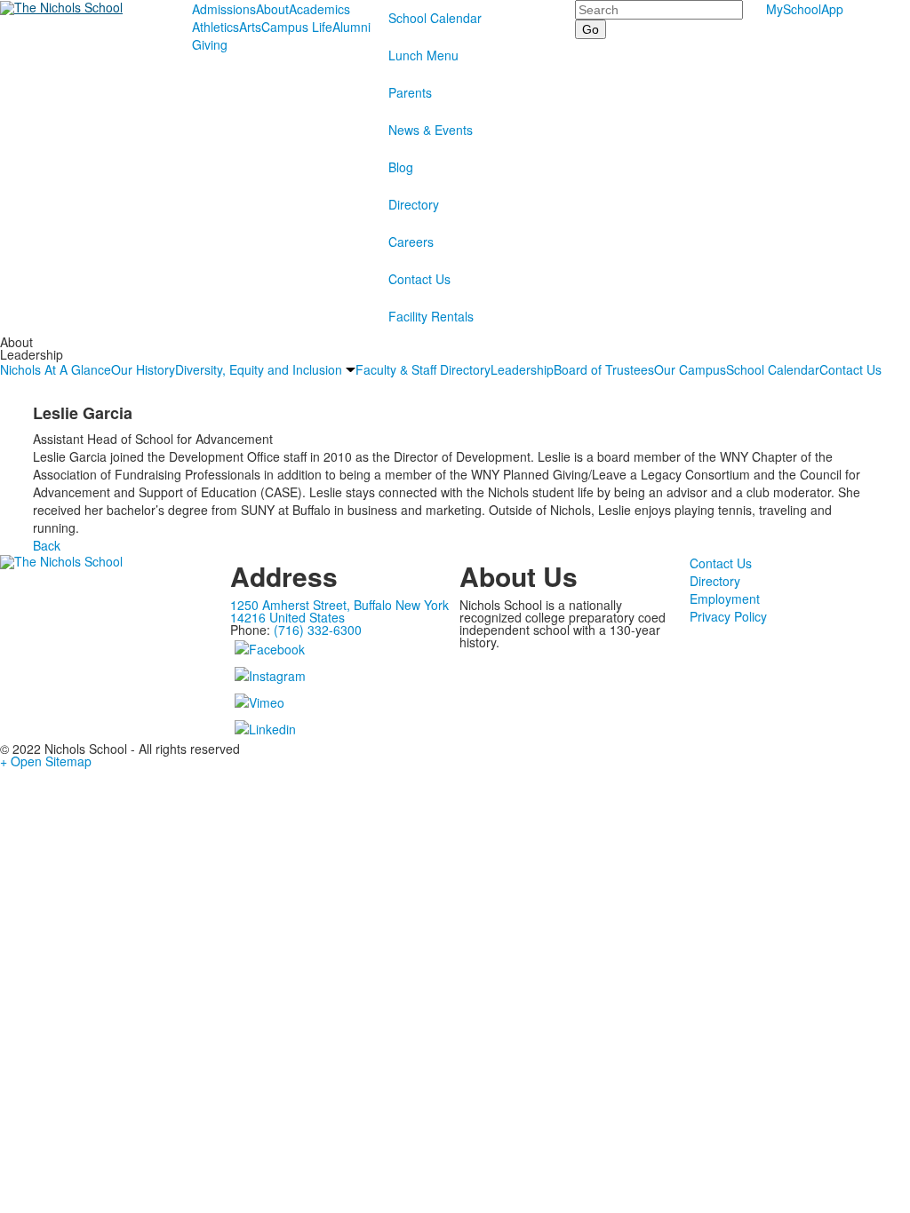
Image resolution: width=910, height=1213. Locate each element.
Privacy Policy (728, 616)
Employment (725, 598)
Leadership (522, 369)
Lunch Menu (423, 55)
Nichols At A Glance (55, 369)
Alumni (351, 27)
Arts (250, 27)
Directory (413, 204)
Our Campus (690, 369)
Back (46, 545)
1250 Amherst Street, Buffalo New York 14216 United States (339, 611)
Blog (400, 167)
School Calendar (435, 18)
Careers (411, 241)
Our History (143, 369)
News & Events (430, 130)
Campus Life (296, 27)
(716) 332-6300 (318, 629)
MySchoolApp (804, 9)
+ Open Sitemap (46, 761)
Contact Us (419, 279)
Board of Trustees (604, 369)
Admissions (224, 9)
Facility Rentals (431, 316)
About (272, 9)
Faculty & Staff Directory (423, 369)
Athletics (215, 27)
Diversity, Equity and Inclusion (258, 369)
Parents (410, 92)
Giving (210, 44)
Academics (319, 9)
